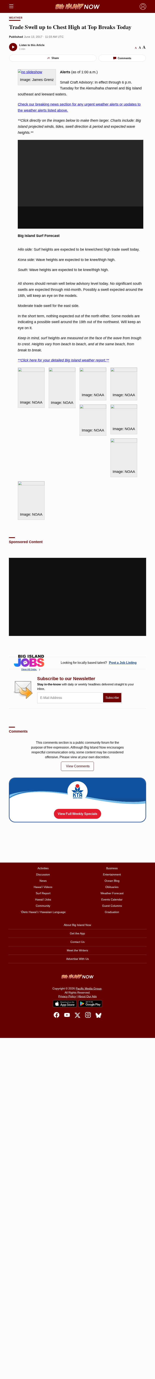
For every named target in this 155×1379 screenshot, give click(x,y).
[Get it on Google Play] (90, 1003)
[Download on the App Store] (65, 1003)
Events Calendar (112, 899)
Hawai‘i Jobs (43, 899)
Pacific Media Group (89, 988)
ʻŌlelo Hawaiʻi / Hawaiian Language (43, 912)
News (43, 880)
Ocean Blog (112, 880)
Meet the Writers (77, 950)
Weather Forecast (112, 893)
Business (112, 868)
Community (43, 905)
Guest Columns (112, 905)
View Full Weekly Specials (77, 814)
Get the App (77, 933)
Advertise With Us (77, 958)
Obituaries (111, 887)
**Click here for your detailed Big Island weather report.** (63, 360)
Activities (43, 868)
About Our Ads (87, 996)
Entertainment (112, 874)
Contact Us (77, 941)
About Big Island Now (77, 925)
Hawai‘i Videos (43, 887)
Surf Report (43, 893)
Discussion (43, 874)
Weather (16, 17)
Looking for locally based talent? (99, 662)
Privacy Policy (67, 996)
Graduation (112, 912)
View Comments (78, 766)
